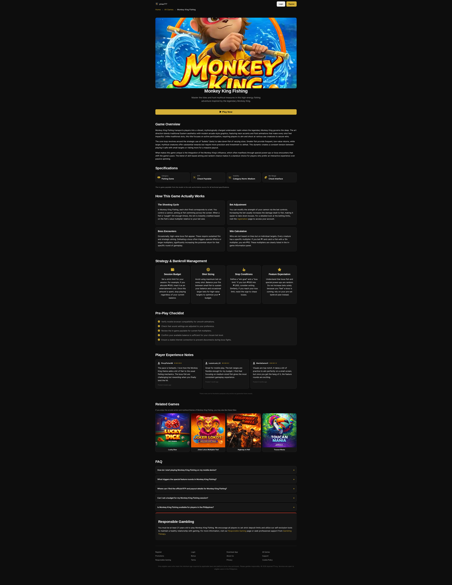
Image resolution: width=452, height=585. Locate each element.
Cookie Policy (267, 560)
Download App (232, 552)
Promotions (159, 556)
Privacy (229, 560)
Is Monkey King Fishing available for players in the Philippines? (185, 507)
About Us (230, 556)
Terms (193, 560)
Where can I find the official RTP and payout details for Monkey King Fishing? (192, 488)
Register (292, 4)
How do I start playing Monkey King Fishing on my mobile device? (186, 470)
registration (242, 219)
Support (265, 556)
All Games (168, 9)
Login (281, 4)
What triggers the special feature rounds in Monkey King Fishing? (187, 479)
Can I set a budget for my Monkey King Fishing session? (182, 498)
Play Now (227, 112)
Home (158, 9)
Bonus (193, 556)
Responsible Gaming (237, 531)
